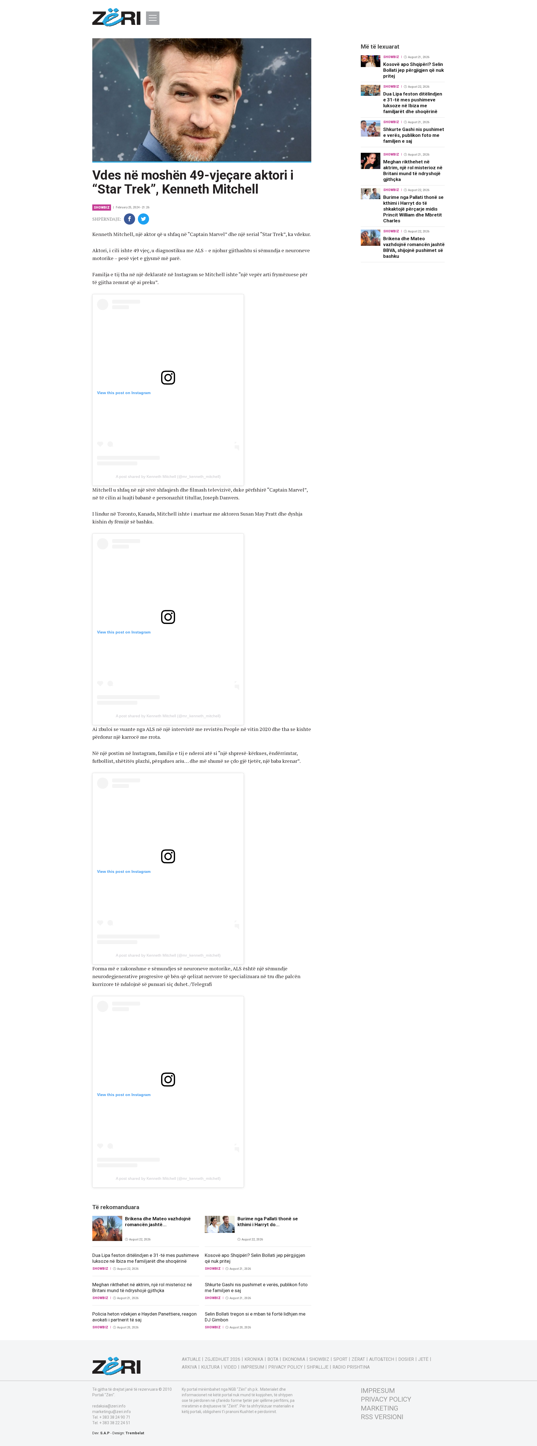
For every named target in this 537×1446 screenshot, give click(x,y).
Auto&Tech (381, 1359)
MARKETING (379, 1408)
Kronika (253, 1359)
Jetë (423, 1359)
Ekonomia (293, 1359)
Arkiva (189, 1367)
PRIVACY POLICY (386, 1399)
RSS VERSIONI (382, 1417)
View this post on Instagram (123, 392)
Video (230, 1367)
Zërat (358, 1359)
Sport (340, 1359)
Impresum (252, 1367)
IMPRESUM (378, 1391)
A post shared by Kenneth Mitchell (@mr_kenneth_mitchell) (168, 476)
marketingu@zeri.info (111, 1411)
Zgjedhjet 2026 (222, 1359)
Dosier (406, 1359)
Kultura (210, 1367)
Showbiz (102, 207)
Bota (272, 1359)
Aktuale (191, 1359)
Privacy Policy (285, 1367)
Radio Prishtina (351, 1367)
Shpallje (317, 1367)
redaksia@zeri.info (109, 1406)
